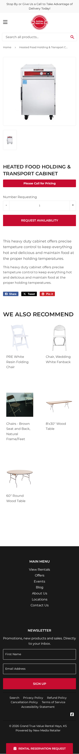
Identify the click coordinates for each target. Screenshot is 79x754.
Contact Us (40, 605)
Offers (39, 575)
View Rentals (39, 569)
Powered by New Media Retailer (38, 730)
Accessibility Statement (38, 706)
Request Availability (39, 220)
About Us (39, 593)
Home (7, 47)
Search (14, 697)
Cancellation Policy (24, 702)
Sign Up (39, 684)
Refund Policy (57, 697)
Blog (39, 587)
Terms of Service (53, 702)
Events (39, 581)
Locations (39, 599)
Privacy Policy (33, 697)
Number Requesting (20, 197)
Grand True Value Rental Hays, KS (43, 726)
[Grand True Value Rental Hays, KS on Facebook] (72, 715)
